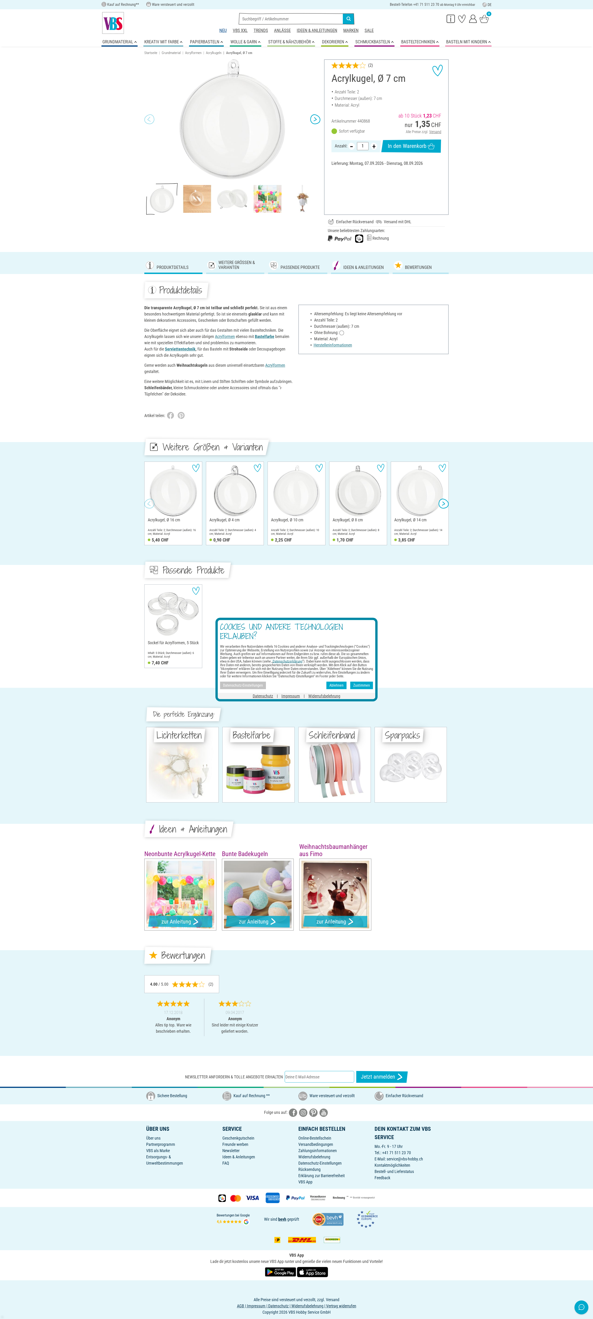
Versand (435, 132)
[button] (149, 119)
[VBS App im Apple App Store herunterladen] (312, 1271)
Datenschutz (263, 695)
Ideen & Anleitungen (317, 30)
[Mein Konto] (473, 18)
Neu (223, 30)
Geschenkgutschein (238, 1138)
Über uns (153, 1138)
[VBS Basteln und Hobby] (113, 23)
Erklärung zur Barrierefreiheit (321, 1175)
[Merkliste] (461, 18)
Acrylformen (193, 53)
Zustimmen (361, 685)
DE (490, 5)
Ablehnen (336, 685)
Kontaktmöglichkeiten (392, 1165)
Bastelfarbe (264, 336)
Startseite (150, 53)
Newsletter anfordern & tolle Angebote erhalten (234, 1076)
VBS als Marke (158, 1150)
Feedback (382, 1177)
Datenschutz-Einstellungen (320, 1163)
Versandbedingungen (315, 1144)
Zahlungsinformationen (317, 1150)
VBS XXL (240, 30)
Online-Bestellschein (314, 1138)
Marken (351, 30)
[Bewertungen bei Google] (233, 1218)
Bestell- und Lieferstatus (394, 1171)
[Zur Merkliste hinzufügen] (437, 70)
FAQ (225, 1163)
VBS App (305, 1181)
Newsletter (231, 1150)
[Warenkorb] (484, 18)
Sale (369, 30)
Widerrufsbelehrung (314, 1156)
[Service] (450, 18)
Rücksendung (309, 1169)
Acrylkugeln (213, 53)
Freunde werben (235, 1144)
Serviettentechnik (180, 349)
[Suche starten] (348, 19)
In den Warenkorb (407, 146)
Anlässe (282, 30)
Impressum (290, 695)
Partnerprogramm (160, 1144)
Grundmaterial (171, 53)
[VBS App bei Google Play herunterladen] (281, 1271)
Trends (261, 30)
